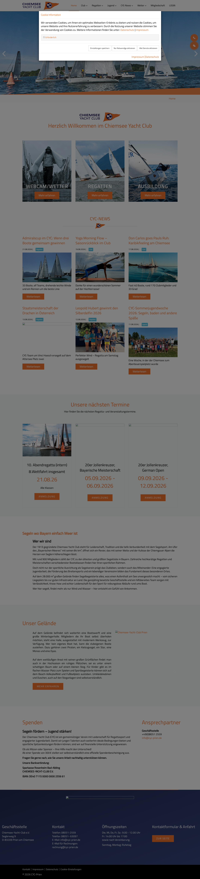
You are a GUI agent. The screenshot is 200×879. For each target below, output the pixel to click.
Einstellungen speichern (100, 48)
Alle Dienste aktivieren (148, 48)
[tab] (100, 37)
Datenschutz (127, 29)
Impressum (142, 29)
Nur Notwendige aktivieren (124, 48)
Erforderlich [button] (50, 37)
